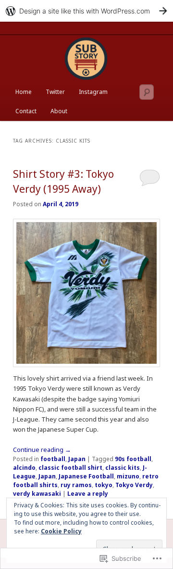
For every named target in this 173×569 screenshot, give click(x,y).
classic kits (122, 467)
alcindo (24, 467)
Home (23, 92)
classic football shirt (70, 467)
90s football (133, 459)
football (52, 459)
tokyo (103, 485)
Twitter (55, 92)
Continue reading (42, 449)
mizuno (128, 476)
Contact (26, 111)
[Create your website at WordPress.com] (86, 11)
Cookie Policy (61, 531)
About (58, 111)
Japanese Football (86, 476)
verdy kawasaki (37, 494)
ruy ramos (76, 485)
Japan (77, 459)
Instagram (93, 92)
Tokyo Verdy (134, 485)
